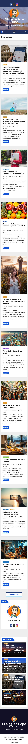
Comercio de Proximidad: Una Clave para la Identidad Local (14, 226)
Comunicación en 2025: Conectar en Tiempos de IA (13, 173)
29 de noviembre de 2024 (11, 306)
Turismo (4, 64)
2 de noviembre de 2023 (10, 516)
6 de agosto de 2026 (11, 652)
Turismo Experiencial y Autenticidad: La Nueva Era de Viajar (13, 301)
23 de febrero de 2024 (10, 410)
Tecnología (5, 348)
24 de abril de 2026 (10, 700)
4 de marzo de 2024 (9, 355)
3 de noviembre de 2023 (10, 464)
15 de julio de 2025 (9, 126)
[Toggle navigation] (14, 32)
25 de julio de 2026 (10, 668)
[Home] (2, 32)
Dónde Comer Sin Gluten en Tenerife (14, 461)
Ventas (4, 221)
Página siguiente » (14, 594)
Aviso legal (8, 739)
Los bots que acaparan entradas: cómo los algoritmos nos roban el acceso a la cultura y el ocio (13, 70)
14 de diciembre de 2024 (11, 176)
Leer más (5, 89)
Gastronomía (6, 457)
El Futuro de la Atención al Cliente (13, 565)
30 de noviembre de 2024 (11, 230)
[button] (26, 31)
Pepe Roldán (20, 75)
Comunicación (6, 169)
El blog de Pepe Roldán (14, 20)
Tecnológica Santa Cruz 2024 (12, 352)
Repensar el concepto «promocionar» (11, 406)
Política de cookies (14, 742)
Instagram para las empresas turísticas (10, 513)
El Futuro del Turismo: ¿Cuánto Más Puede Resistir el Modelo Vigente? (14, 122)
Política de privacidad (17, 739)
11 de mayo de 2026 (9, 75)
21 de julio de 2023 (9, 569)
